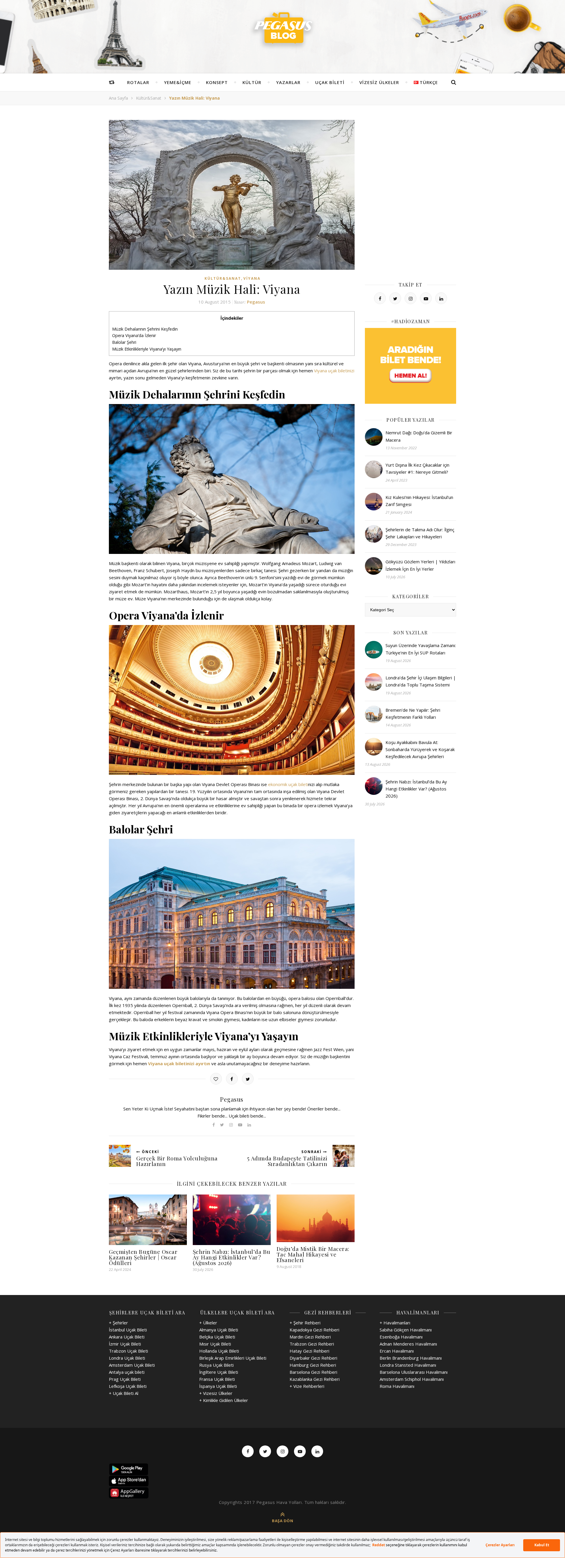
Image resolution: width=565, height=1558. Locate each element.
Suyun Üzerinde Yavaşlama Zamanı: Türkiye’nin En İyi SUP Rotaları (420, 648)
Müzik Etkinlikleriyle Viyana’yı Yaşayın (146, 349)
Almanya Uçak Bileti (218, 1330)
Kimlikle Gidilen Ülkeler (225, 1400)
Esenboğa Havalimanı (401, 1337)
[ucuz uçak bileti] (410, 366)
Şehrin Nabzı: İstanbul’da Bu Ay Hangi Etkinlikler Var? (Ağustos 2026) (231, 1257)
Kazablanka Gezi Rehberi (315, 1379)
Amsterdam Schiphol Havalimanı (412, 1379)
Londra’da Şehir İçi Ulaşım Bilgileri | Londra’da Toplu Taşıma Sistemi (420, 681)
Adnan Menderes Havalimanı (408, 1344)
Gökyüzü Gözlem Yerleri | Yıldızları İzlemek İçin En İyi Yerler (420, 565)
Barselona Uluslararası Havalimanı (414, 1372)
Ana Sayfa (118, 98)
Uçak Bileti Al (125, 1393)
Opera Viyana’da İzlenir (134, 335)
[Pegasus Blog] (282, 30)
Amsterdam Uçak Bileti (132, 1365)
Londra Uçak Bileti (127, 1358)
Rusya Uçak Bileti (216, 1365)
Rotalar (138, 82)
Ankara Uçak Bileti (126, 1337)
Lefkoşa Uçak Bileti (128, 1386)
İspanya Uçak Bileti (218, 1386)
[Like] (216, 1079)
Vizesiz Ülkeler (379, 82)
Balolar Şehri (124, 342)
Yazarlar (288, 82)
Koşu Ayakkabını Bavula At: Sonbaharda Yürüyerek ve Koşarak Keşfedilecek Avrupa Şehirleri (420, 749)
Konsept (217, 82)
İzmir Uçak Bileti (125, 1344)
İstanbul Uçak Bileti (128, 1330)
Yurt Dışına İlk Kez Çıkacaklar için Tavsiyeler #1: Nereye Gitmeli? (417, 468)
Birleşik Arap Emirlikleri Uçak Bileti (232, 1358)
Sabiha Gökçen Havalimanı (406, 1330)
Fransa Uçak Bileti (217, 1379)
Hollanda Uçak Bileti (219, 1351)
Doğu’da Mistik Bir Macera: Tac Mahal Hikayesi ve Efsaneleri (313, 1254)
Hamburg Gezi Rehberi (313, 1365)
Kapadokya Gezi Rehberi (314, 1330)
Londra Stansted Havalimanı (408, 1365)
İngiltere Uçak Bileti (218, 1372)
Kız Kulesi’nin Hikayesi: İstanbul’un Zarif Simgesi (419, 500)
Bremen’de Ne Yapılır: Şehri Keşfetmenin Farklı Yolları (412, 713)
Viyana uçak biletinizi (334, 370)
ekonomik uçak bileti (288, 784)
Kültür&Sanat (148, 98)
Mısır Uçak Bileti (215, 1344)
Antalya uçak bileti (126, 1372)
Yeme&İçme (177, 82)
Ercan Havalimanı (397, 1351)
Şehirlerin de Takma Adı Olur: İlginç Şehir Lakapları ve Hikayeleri (419, 533)
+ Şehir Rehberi (305, 1323)
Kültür (251, 82)
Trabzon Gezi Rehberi (312, 1344)
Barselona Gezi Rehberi (313, 1372)
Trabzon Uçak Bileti (128, 1351)
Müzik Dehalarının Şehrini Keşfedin (145, 329)
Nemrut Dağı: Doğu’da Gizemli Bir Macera (418, 436)
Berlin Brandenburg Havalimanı (411, 1358)
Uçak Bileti (330, 82)
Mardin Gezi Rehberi (310, 1337)
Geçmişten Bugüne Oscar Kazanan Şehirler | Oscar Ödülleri (143, 1257)
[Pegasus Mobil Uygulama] (282, 1469)
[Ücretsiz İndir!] (282, 1481)
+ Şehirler (118, 1323)
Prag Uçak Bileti (125, 1379)
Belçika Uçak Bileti (217, 1337)
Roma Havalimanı (397, 1386)
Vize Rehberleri (308, 1386)
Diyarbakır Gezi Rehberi (313, 1358)
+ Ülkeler (208, 1323)
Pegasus (256, 302)
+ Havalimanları (395, 1323)
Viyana (251, 278)
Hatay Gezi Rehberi (309, 1351)
